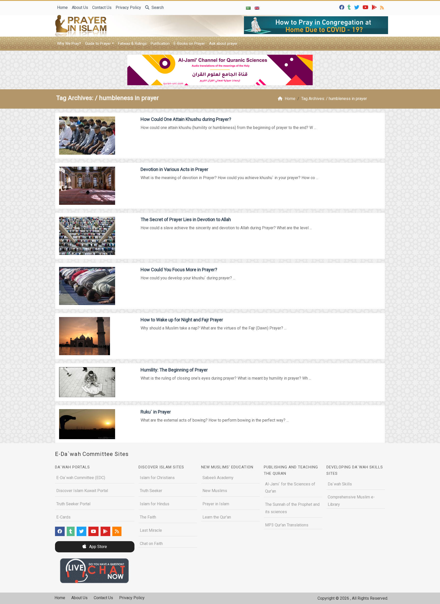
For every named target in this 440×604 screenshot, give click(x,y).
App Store (97, 546)
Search (157, 7)
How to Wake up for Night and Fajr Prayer (182, 319)
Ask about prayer (223, 43)
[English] (257, 8)
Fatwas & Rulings (132, 43)
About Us (80, 7)
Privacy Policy (128, 7)
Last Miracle (151, 530)
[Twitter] (357, 7)
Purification (160, 43)
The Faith (148, 517)
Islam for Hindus (154, 503)
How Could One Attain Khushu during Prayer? (186, 119)
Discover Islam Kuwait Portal (82, 490)
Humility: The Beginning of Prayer (174, 369)
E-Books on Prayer (189, 43)
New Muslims (214, 490)
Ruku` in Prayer (156, 411)
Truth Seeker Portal (73, 503)
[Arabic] (248, 8)
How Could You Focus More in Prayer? (179, 269)
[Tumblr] (350, 7)
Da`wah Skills (340, 484)
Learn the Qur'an (216, 517)
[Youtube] (366, 7)
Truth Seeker (151, 490)
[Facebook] (342, 7)
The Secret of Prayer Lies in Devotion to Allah (186, 219)
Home (62, 7)
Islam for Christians (157, 477)
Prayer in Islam (215, 503)
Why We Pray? (69, 43)
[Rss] (382, 7)
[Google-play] (375, 7)
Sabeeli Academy (217, 477)
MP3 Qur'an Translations (286, 525)
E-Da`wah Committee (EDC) (80, 477)
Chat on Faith (151, 543)
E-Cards (63, 517)
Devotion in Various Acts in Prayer (174, 169)
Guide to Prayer (98, 43)
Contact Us (102, 7)
